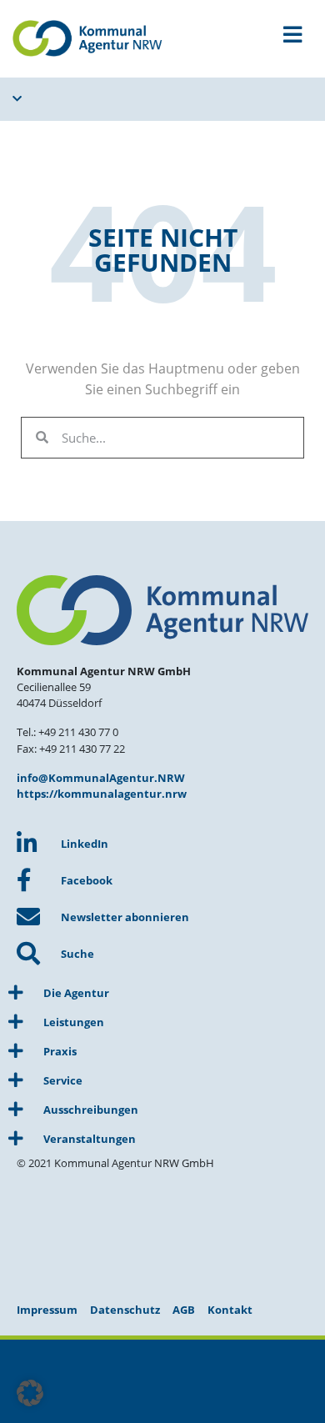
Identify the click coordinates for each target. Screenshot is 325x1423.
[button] (30, 1393)
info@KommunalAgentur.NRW (101, 777)
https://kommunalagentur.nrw (102, 793)
